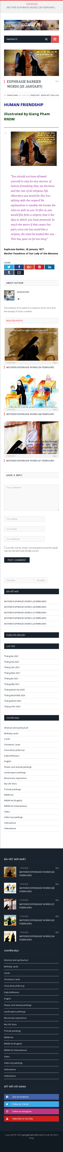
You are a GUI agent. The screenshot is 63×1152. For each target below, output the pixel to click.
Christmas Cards (12, 744)
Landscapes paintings (15, 772)
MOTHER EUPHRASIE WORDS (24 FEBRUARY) (25, 623)
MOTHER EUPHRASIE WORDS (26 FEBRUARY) (30, 367)
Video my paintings (13, 817)
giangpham (12, 95)
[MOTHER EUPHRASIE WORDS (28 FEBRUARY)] (31, 393)
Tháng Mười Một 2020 (14, 695)
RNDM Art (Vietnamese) (15, 806)
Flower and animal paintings (18, 766)
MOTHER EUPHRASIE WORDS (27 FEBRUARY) (30, 460)
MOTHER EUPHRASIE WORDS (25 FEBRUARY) (25, 618)
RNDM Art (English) (50, 95)
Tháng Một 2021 (12, 684)
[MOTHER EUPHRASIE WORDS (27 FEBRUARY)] (31, 439)
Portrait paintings (12, 789)
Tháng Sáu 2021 (12, 667)
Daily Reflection (11, 755)
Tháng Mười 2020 (12, 700)
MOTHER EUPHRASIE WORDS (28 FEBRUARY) (31, 7)
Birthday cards (11, 733)
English (7, 761)
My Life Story (10, 783)
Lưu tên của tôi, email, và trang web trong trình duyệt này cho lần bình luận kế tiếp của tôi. (31, 549)
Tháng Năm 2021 (12, 673)
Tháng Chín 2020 (12, 706)
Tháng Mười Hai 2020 (14, 689)
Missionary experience (15, 778)
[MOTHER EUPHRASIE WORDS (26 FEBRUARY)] (31, 346)
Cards (7, 738)
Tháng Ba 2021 (11, 678)
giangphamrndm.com (32, 1134)
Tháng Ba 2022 (11, 656)
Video (7, 811)
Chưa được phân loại (14, 750)
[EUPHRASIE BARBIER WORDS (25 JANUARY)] (31, 63)
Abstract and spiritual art (16, 727)
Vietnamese (10, 822)
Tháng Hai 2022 (11, 661)
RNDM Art (35, 95)
